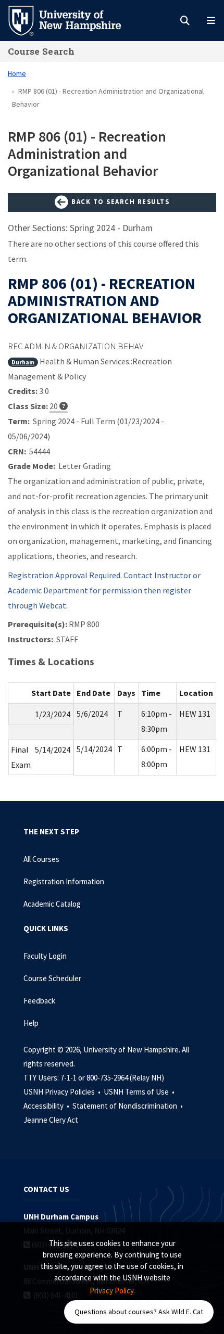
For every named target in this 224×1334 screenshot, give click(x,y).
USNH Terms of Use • (140, 1092)
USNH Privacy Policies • (62, 1092)
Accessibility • (47, 1106)
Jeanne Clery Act (50, 1120)
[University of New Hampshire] (73, 20)
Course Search (41, 51)
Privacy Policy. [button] (112, 1290)
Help (31, 1023)
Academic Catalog (52, 904)
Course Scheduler (52, 978)
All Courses (41, 859)
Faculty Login (45, 956)
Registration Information (63, 881)
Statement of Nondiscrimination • (128, 1106)
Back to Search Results (119, 201)
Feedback (39, 1001)
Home (17, 73)
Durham (22, 362)
